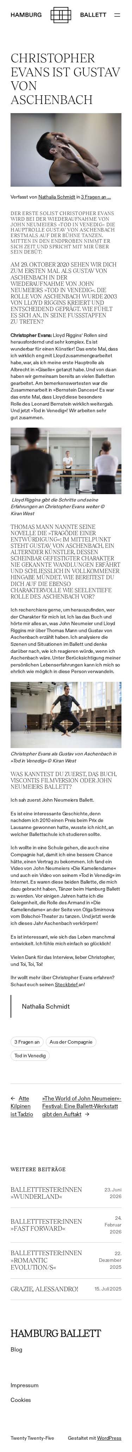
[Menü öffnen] (117, 15)
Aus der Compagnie (71, 1042)
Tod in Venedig (30, 1055)
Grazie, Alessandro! (44, 1289)
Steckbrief (66, 984)
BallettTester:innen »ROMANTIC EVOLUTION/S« (46, 1260)
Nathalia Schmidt (56, 197)
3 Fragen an (27, 1042)
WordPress (109, 1438)
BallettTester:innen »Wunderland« (46, 1193)
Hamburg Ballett (56, 1333)
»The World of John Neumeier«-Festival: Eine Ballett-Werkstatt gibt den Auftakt (81, 1106)
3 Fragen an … (96, 197)
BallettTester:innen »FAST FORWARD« (46, 1225)
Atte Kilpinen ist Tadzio (22, 1106)
